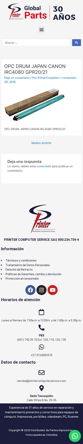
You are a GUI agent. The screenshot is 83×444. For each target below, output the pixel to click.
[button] (41, 29)
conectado (44, 166)
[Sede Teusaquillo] (41, 388)
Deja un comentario (17, 77)
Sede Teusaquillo (41, 396)
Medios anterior (41, 143)
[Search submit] (76, 42)
